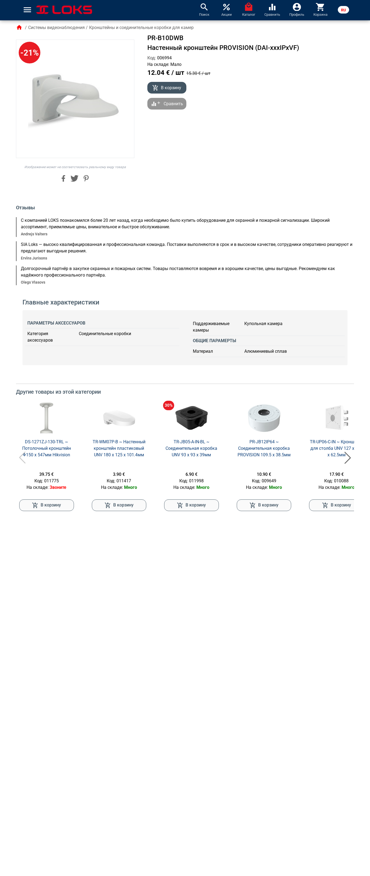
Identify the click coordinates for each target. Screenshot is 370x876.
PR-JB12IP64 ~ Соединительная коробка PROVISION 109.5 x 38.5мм (264, 448)
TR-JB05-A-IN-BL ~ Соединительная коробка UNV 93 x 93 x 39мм (191, 448)
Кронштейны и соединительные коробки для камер (141, 27)
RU (343, 10)
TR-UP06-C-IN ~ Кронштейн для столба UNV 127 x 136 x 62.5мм (336, 448)
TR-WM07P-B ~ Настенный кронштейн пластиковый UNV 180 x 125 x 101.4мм (119, 448)
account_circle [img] (297, 6)
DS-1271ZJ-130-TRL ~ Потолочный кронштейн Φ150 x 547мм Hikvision (46, 448)
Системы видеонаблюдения (56, 27)
